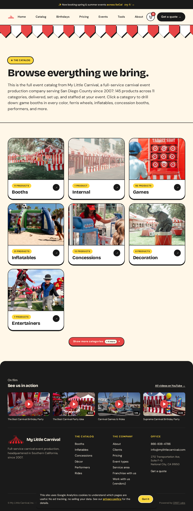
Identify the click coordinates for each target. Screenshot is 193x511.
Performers (82, 467)
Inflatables (81, 450)
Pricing (84, 17)
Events (103, 17)
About (139, 17)
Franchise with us (124, 473)
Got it (145, 499)
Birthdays (63, 17)
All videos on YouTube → (170, 385)
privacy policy (112, 499)
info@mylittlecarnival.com (168, 450)
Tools (121, 17)
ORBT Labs (179, 502)
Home (22, 17)
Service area (121, 467)
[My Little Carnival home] (11, 17)
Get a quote (159, 471)
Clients (117, 450)
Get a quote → (171, 17)
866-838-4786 (161, 444)
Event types (121, 461)
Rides (78, 473)
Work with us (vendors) (121, 481)
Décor (79, 461)
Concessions (83, 455)
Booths (79, 444)
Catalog (41, 17)
